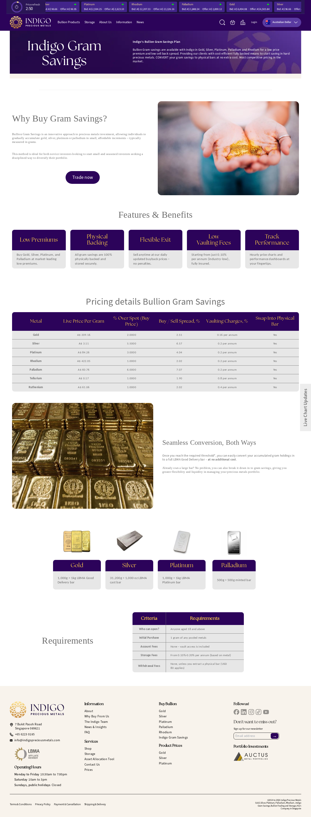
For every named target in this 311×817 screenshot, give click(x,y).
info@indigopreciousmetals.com (37, 740)
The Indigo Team (96, 722)
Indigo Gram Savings (173, 737)
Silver (273, 4)
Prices (88, 770)
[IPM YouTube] (266, 712)
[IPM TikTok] (258, 712)
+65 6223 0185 (25, 734)
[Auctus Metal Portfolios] (251, 756)
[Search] (222, 22)
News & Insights (95, 727)
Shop (88, 748)
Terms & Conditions (21, 804)
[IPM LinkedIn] (244, 712)
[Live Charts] (243, 22)
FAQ (87, 732)
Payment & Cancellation (67, 804)
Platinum (82, 4)
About (88, 711)
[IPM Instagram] (251, 712)
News (140, 22)
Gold (225, 4)
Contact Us (92, 764)
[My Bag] (232, 22)
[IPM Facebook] (236, 712)
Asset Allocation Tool (99, 759)
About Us (105, 22)
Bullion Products (69, 22)
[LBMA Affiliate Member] (46, 754)
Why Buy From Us (96, 716)
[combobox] (282, 22)
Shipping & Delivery (95, 804)
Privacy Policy (43, 804)
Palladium (180, 4)
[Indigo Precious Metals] (30, 22)
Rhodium (130, 4)
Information (124, 22)
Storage (89, 22)
